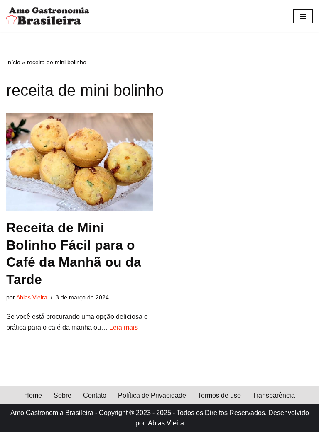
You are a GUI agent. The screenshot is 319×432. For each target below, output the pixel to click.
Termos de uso (219, 395)
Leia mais (123, 327)
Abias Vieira (31, 297)
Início (13, 62)
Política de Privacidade (152, 395)
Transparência (274, 395)
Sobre (62, 395)
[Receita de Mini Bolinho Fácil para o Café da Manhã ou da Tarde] (79, 162)
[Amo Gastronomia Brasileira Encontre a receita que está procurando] (47, 16)
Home (33, 395)
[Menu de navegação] (303, 16)
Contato (94, 395)
